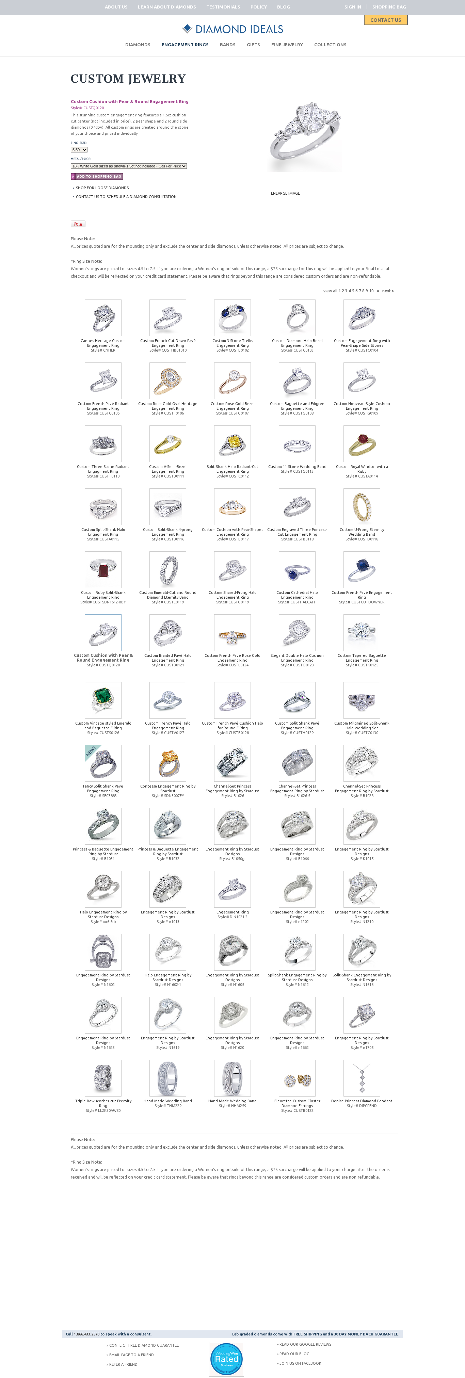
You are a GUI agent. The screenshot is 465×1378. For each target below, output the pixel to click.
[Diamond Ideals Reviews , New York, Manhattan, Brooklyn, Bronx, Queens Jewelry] (226, 1375)
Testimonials (223, 6)
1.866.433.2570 (86, 1334)
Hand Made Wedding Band (168, 1101)
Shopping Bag (389, 6)
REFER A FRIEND (123, 1364)
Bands (228, 44)
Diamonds (137, 44)
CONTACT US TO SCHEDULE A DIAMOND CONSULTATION (126, 197)
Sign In (352, 6)
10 (371, 291)
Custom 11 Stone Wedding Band (297, 467)
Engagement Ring (233, 912)
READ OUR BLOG (294, 1354)
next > (388, 291)
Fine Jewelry (287, 44)
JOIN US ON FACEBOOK (300, 1363)
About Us (116, 6)
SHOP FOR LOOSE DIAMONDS (102, 188)
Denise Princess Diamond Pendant (361, 1101)
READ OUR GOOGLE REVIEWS (305, 1344)
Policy (259, 6)
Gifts (253, 44)
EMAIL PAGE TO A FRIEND (131, 1355)
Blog (283, 6)
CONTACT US (385, 20)
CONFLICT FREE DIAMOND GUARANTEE (144, 1345)
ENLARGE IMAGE (285, 193)
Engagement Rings (185, 44)
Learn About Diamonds (167, 6)
